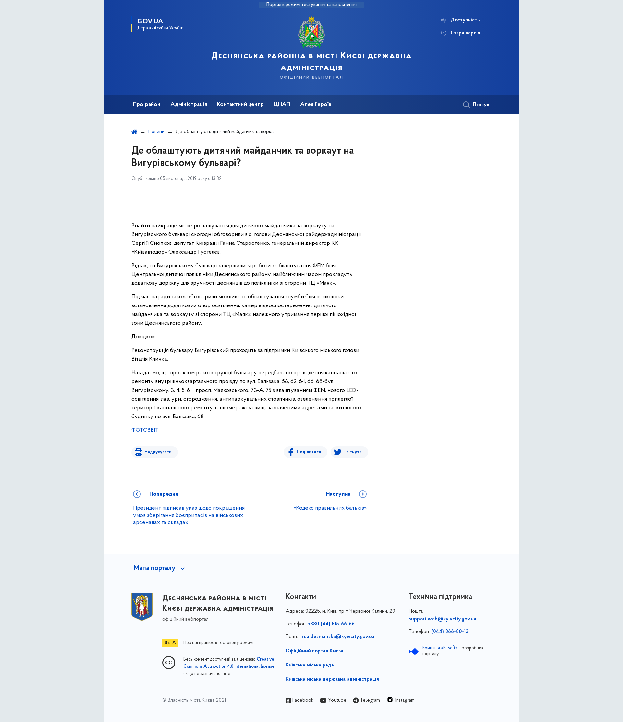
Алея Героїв (316, 104)
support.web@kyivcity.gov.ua (442, 619)
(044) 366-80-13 (450, 631)
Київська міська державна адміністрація (332, 679)
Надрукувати (158, 452)
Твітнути (353, 452)
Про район (147, 104)
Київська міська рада (310, 665)
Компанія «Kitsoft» (440, 648)
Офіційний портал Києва (314, 651)
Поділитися (309, 452)
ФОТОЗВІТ (145, 430)
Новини (156, 131)
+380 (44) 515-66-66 (331, 624)
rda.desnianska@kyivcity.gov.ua (338, 636)
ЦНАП (282, 104)
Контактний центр (240, 104)
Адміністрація (188, 104)
